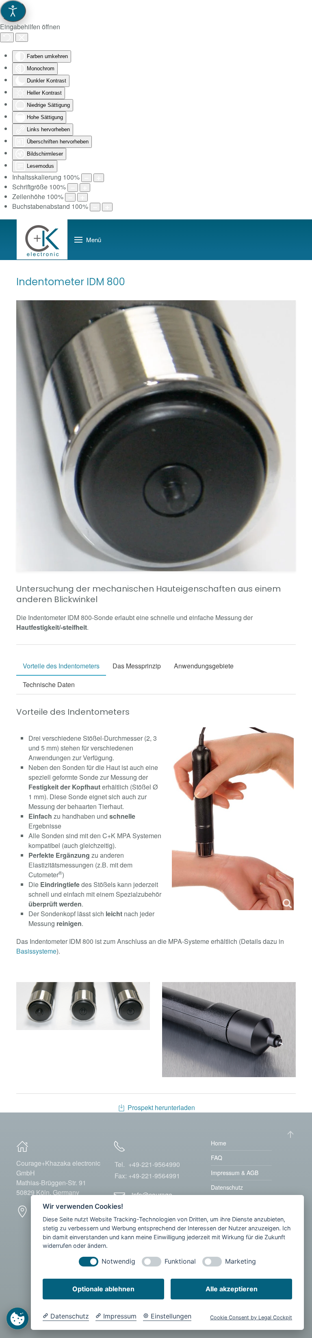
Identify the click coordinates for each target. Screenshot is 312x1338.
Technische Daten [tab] (49, 684)
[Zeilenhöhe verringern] (70, 197)
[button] (87, 239)
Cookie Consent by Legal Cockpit (251, 1317)
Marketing (240, 1261)
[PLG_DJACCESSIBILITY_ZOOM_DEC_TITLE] (86, 177)
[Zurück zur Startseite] (42, 239)
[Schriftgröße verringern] (72, 187)
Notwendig (118, 1261)
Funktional (180, 1261)
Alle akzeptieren (232, 1289)
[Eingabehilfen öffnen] (13, 11)
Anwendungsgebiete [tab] (204, 665)
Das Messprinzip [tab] (137, 665)
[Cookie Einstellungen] (17, 1318)
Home (218, 1143)
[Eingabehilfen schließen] (21, 37)
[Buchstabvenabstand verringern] (95, 207)
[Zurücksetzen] (7, 37)
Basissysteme (36, 951)
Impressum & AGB (234, 1173)
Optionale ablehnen (103, 1289)
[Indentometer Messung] (233, 818)
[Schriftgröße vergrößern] (85, 187)
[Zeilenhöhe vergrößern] (82, 197)
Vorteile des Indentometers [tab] (61, 665)
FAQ (216, 1158)
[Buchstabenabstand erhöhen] (107, 207)
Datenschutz (227, 1187)
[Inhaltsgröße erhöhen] (98, 177)
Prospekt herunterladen (161, 1107)
